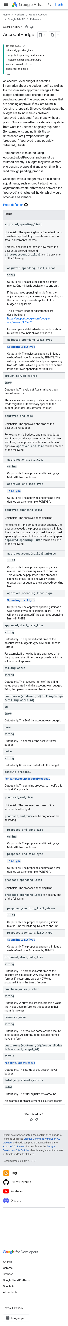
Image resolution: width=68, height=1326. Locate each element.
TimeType (14, 491)
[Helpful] (26, 27)
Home (6, 14)
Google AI (8, 1286)
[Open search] (49, 4)
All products (10, 1292)
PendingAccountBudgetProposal (27, 778)
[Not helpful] (32, 27)
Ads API (39, 4)
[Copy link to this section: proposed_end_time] (36, 797)
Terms (7, 1308)
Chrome (8, 1267)
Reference (35, 19)
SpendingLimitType (21, 346)
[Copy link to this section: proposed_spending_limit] (46, 880)
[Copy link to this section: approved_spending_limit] (46, 510)
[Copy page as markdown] (52, 35)
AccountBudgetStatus (20, 1063)
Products (19, 14)
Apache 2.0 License (13, 1146)
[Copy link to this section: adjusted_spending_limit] (45, 224)
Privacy (18, 1308)
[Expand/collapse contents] (24, 46)
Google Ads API (38, 14)
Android (7, 1261)
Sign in (59, 4)
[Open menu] (6, 4)
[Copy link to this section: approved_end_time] (36, 416)
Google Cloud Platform (16, 1280)
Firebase (8, 1274)
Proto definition (13, 205)
